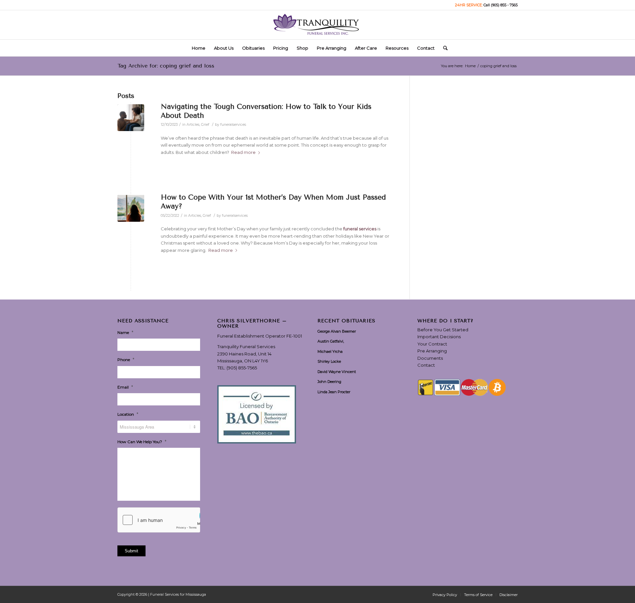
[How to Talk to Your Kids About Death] (130, 117)
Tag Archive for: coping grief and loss (165, 66)
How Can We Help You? (141, 441)
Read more (243, 152)
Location (127, 414)
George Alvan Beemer (337, 331)
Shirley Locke (329, 361)
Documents (430, 358)
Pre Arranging (432, 350)
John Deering (329, 381)
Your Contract (432, 344)
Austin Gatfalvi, (331, 341)
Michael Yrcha (330, 351)
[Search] (443, 48)
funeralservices (233, 124)
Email (125, 387)
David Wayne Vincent (337, 371)
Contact (426, 365)
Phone (125, 359)
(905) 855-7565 (242, 367)
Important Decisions (439, 336)
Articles (193, 124)
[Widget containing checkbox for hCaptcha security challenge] (158, 520)
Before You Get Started (442, 329)
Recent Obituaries (346, 321)
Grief (205, 124)
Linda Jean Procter (334, 392)
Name (125, 332)
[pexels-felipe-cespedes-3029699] (130, 208)
